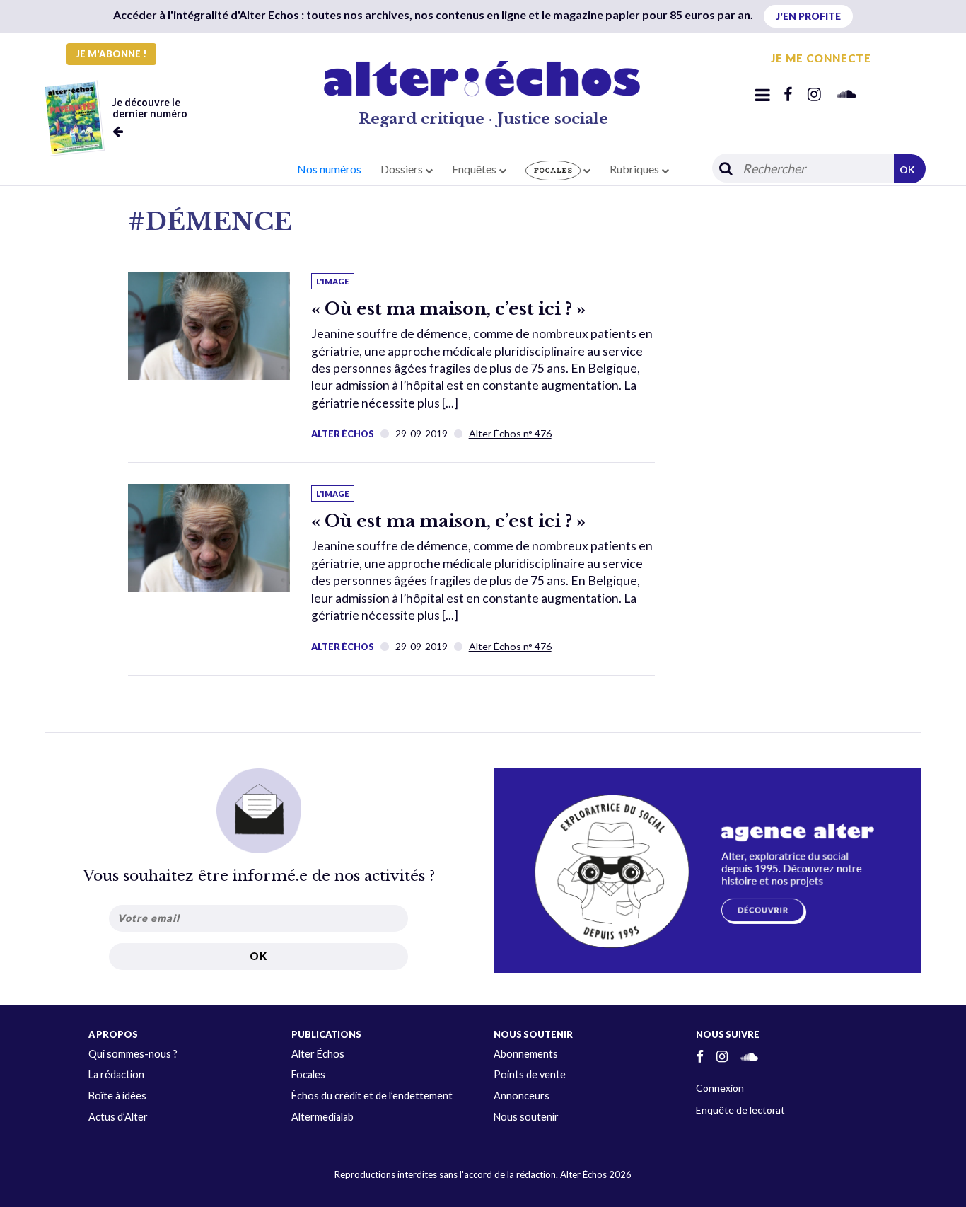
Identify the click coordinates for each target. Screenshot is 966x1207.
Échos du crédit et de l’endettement (372, 1096)
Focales (308, 1074)
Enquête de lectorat (740, 1110)
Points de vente (530, 1074)
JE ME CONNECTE (821, 58)
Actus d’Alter (118, 1117)
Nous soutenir (526, 1117)
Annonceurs (521, 1096)
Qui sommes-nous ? (133, 1054)
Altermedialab (322, 1117)
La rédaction (116, 1074)
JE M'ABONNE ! (111, 53)
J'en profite (808, 16)
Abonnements (526, 1054)
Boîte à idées (117, 1096)
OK (907, 169)
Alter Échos (342, 433)
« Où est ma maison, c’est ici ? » (448, 309)
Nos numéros (329, 168)
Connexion (720, 1088)
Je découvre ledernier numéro (149, 108)
